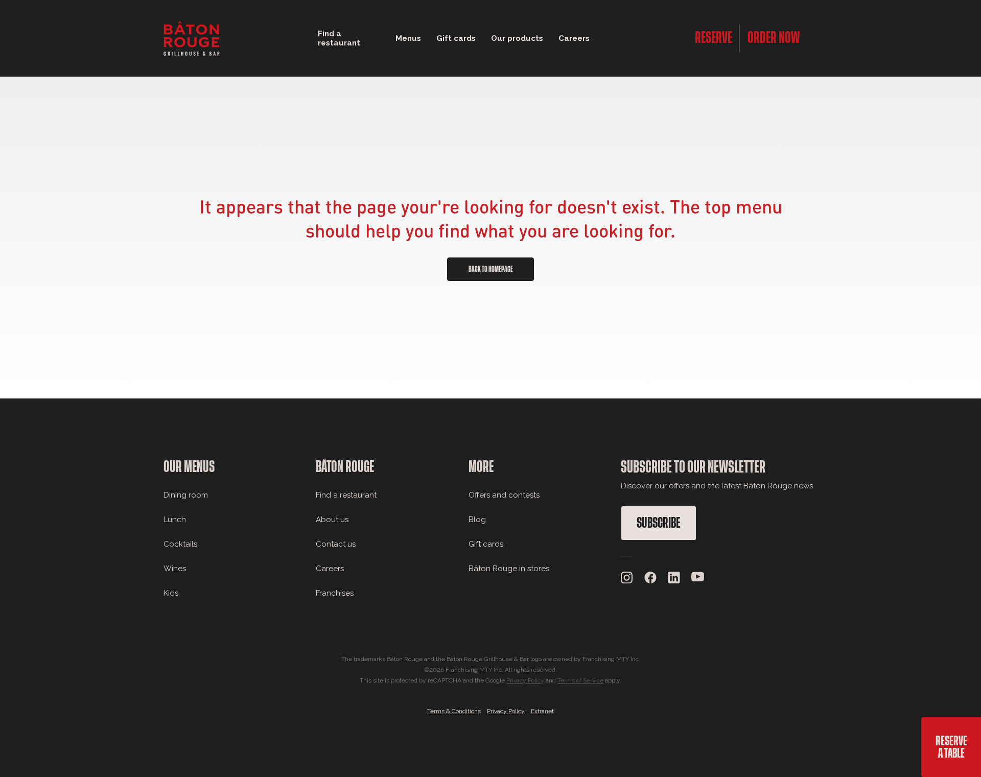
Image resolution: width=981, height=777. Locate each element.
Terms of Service (580, 680)
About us (332, 519)
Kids (171, 593)
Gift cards (486, 544)
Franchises (335, 593)
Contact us (336, 544)
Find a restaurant (346, 495)
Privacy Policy (525, 680)
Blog (477, 519)
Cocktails (180, 544)
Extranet (542, 711)
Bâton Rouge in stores (509, 568)
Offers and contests (504, 495)
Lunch (175, 519)
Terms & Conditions (454, 711)
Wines (175, 568)
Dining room (186, 495)
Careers (574, 38)
